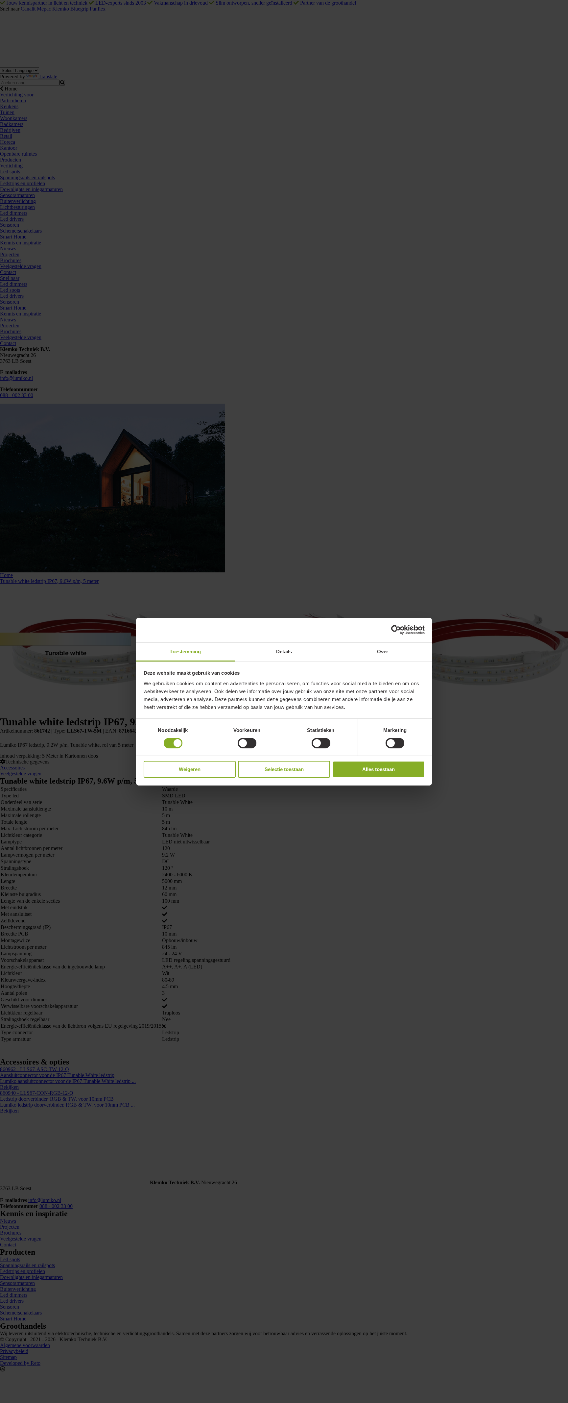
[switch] (247, 743)
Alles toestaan (378, 769)
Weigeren (190, 769)
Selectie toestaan (284, 769)
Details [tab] (284, 651)
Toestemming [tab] (185, 651)
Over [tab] (382, 651)
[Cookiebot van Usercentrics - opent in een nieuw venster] (396, 630)
